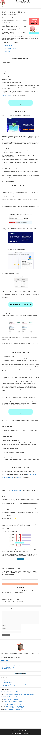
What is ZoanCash (8, 45)
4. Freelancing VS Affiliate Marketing (8, 669)
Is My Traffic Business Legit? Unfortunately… (12, 701)
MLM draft (3, 680)
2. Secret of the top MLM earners (7, 667)
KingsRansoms (9, 475)
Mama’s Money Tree (23, 1)
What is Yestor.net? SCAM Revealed (10, 691)
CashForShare (5, 477)
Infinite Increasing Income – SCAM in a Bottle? (13, 601)
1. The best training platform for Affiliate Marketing (10, 665)
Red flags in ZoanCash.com (10, 48)
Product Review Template (6, 679)
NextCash (4, 475)
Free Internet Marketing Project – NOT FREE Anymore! (12, 685)
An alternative (7, 51)
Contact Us (27, 730)
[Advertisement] (20, 719)
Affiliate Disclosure (15, 730)
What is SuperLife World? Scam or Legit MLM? (12, 693)
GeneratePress (27, 733)
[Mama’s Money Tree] (2, 2)
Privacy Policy (21, 730)
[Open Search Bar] (39, 6)
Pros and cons (7, 49)
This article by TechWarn (7, 95)
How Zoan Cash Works (9, 46)
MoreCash (29, 474)
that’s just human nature (17, 490)
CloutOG (34, 474)
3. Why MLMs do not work (6, 668)
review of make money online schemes (11, 599)
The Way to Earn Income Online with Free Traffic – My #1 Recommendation (18, 694)
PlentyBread (20, 475)
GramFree (15, 475)
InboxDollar (18, 477)
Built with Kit (20, 587)
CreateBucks (11, 477)
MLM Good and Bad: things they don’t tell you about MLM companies (14, 684)
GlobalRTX (26, 475)
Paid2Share (31, 475)
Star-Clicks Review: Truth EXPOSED (10, 696)
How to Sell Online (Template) (6, 682)
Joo (1, 691)
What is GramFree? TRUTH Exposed (11, 602)
